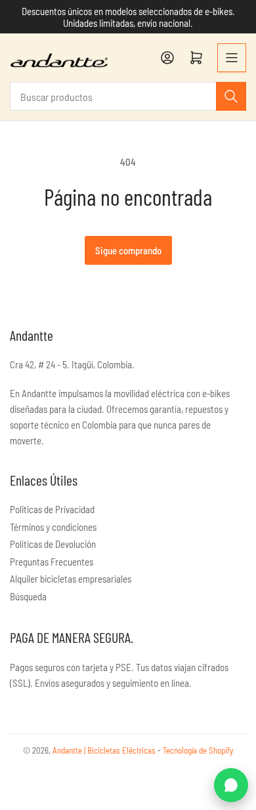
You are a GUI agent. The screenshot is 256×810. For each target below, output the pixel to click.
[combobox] (128, 96)
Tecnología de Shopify (198, 750)
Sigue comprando (128, 250)
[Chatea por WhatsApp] (231, 785)
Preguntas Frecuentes (51, 562)
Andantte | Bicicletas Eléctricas (105, 750)
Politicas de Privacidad (52, 509)
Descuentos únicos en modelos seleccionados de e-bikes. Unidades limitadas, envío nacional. (128, 17)
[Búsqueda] (231, 96)
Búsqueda (28, 596)
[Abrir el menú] (231, 57)
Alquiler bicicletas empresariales (70, 579)
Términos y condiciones (53, 527)
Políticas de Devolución (53, 544)
